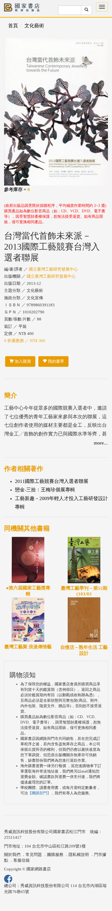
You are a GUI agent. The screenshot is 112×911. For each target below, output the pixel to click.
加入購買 (22, 361)
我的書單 (55, 361)
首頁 (13, 25)
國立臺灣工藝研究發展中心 (53, 269)
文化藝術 (34, 25)
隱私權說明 (79, 854)
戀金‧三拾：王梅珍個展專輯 (45, 489)
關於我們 (12, 854)
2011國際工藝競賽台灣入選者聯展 (51, 481)
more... (101, 443)
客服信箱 (21, 860)
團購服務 (55, 854)
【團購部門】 (39, 793)
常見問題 (34, 854)
